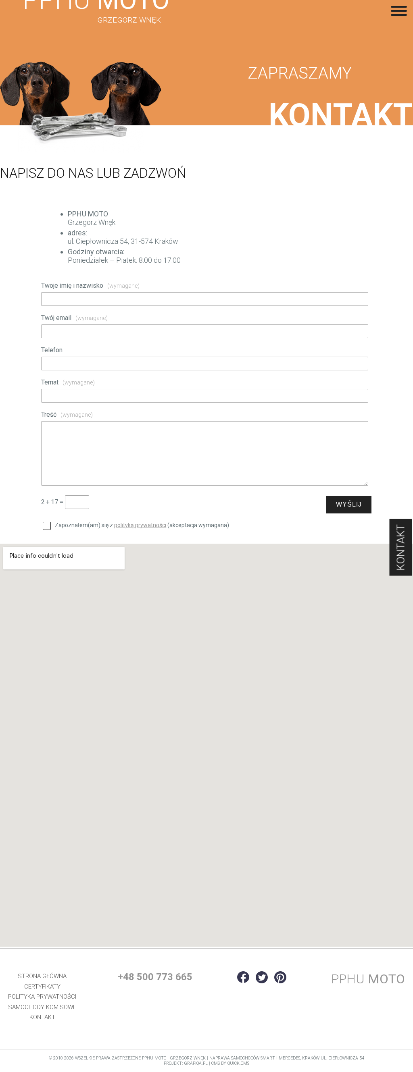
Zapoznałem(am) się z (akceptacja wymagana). (142, 525)
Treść (67, 414)
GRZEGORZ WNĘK (129, 20)
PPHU (368, 979)
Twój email (74, 318)
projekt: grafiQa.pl (186, 1063)
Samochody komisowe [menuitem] (42, 1007)
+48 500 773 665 (155, 977)
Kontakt (401, 547)
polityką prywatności (140, 525)
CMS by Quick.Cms (230, 1063)
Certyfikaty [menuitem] (42, 986)
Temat (68, 382)
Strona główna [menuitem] (42, 976)
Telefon (52, 350)
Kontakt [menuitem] (42, 1017)
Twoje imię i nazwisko (90, 285)
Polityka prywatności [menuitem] (42, 996)
